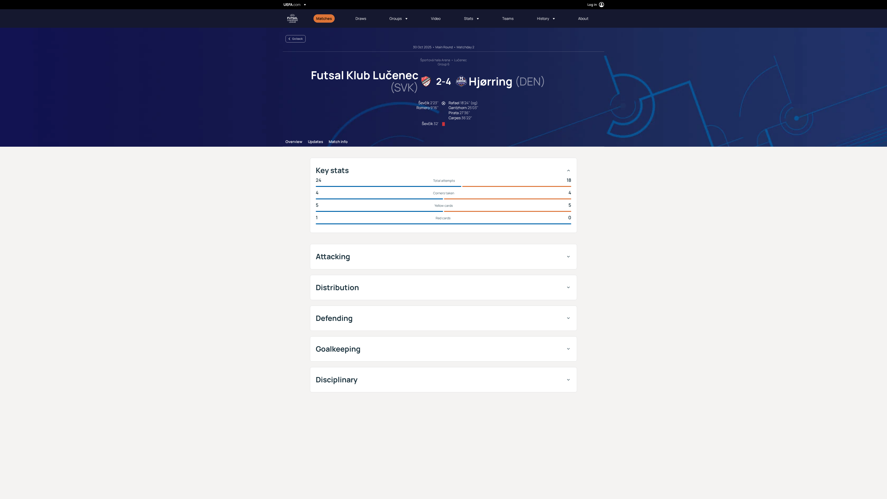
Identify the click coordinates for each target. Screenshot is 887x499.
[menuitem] (330, 18)
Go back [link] (297, 39)
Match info (338, 142)
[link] (324, 18)
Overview (294, 142)
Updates (315, 142)
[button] (398, 18)
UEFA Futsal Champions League (292, 18)
